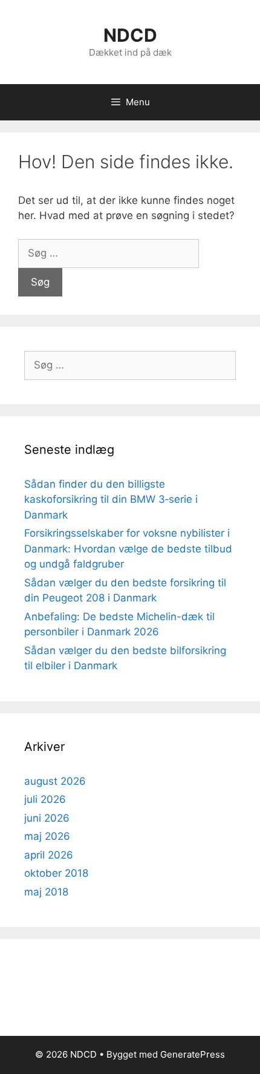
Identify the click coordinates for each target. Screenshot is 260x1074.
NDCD (130, 35)
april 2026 (48, 855)
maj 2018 (46, 892)
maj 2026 (47, 836)
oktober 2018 (56, 873)
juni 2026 (47, 818)
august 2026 (55, 781)
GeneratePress (192, 1054)
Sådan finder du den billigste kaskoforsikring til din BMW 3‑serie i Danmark (111, 499)
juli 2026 (45, 799)
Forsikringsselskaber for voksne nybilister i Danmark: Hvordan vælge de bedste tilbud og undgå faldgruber (128, 548)
